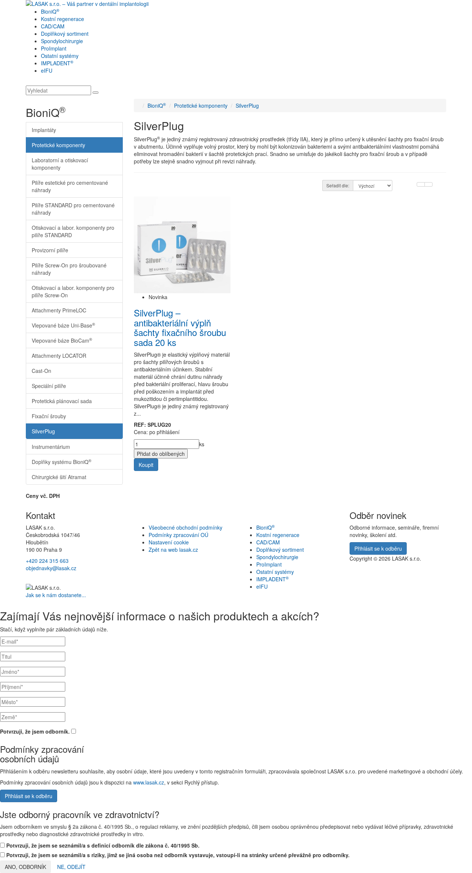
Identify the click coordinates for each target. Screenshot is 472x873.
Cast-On (41, 370)
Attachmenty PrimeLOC (59, 310)
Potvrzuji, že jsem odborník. (35, 731)
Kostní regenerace (62, 18)
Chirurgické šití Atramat (59, 477)
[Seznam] (421, 184)
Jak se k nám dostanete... (56, 595)
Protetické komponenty (58, 145)
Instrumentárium (51, 446)
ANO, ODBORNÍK (25, 866)
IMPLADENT (57, 63)
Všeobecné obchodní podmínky (185, 527)
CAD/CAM (53, 26)
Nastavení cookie (169, 542)
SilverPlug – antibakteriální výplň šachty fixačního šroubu (180, 327)
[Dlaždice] (428, 184)
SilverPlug (43, 431)
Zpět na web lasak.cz (173, 549)
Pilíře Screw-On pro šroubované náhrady (69, 268)
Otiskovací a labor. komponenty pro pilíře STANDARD (73, 231)
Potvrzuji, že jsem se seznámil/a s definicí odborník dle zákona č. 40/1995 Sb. (102, 845)
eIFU (46, 70)
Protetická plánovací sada (62, 401)
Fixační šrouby (49, 416)
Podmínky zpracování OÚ (178, 534)
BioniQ (50, 11)
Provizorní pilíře (50, 250)
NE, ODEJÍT (71, 866)
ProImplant (53, 48)
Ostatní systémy (60, 55)
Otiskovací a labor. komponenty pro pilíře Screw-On (73, 291)
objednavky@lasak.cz (51, 568)
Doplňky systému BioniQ (61, 461)
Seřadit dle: (337, 185)
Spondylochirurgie (62, 41)
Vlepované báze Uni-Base (63, 325)
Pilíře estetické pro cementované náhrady (70, 186)
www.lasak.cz (148, 782)
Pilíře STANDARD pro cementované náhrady (73, 208)
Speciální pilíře (49, 385)
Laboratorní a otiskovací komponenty (60, 163)
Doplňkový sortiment (64, 33)
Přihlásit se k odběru (28, 796)
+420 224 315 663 (47, 560)
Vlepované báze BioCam (62, 340)
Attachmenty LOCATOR (59, 355)
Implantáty (44, 130)
